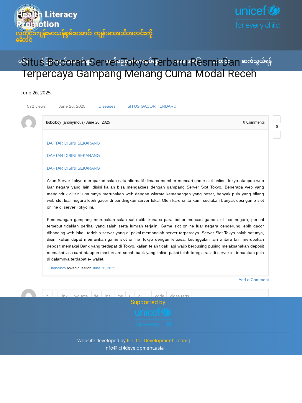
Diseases (107, 106)
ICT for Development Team (157, 340)
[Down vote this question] (277, 135)
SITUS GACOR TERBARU (151, 106)
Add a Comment (254, 279)
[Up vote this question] (277, 119)
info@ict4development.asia (134, 348)
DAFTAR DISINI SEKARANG (73, 143)
